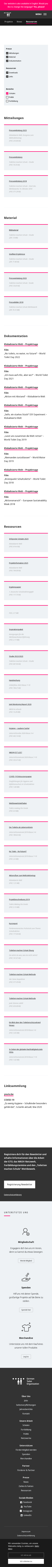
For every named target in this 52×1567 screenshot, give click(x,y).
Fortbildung (26, 1429)
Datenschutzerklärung (13, 1194)
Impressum (26, 1531)
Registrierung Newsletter (19, 1184)
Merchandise (26, 1458)
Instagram (27, 1511)
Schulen (26, 1425)
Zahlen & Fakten (26, 1486)
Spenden (26, 1454)
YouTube (27, 1506)
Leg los (26, 1356)
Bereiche (10, 89)
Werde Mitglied (26, 1260)
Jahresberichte (26, 1409)
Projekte (9, 21)
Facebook (27, 1502)
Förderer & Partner (26, 1470)
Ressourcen (31, 21)
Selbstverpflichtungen (26, 1405)
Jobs (26, 1400)
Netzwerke (26, 1438)
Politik (26, 1433)
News (19, 21)
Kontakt (26, 1413)
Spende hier (26, 1310)
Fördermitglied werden (26, 1449)
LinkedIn (27, 1515)
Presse (9, 49)
